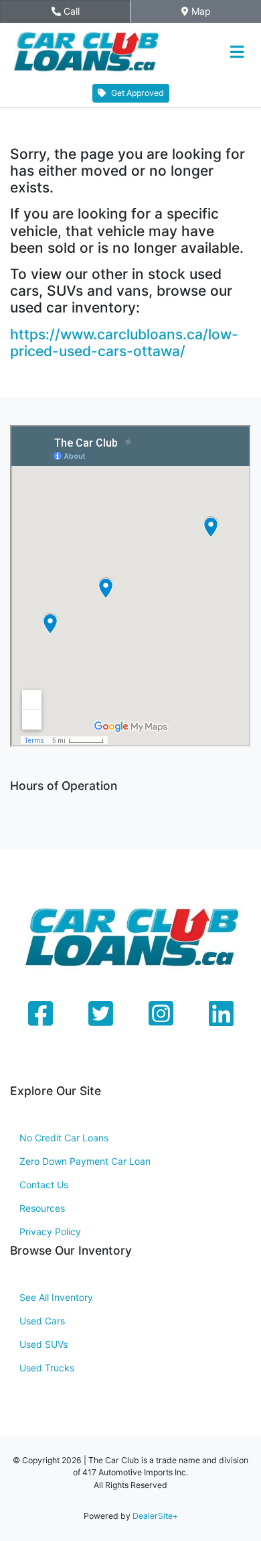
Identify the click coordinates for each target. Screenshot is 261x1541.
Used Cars (42, 1320)
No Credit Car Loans (63, 1137)
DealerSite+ (155, 1516)
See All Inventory (56, 1297)
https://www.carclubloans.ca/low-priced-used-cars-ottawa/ (124, 342)
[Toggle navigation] (236, 52)
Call (83, 11)
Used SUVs (43, 1344)
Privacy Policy (50, 1231)
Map (207, 11)
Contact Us (43, 1184)
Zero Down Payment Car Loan (85, 1161)
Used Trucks (46, 1367)
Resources (42, 1208)
